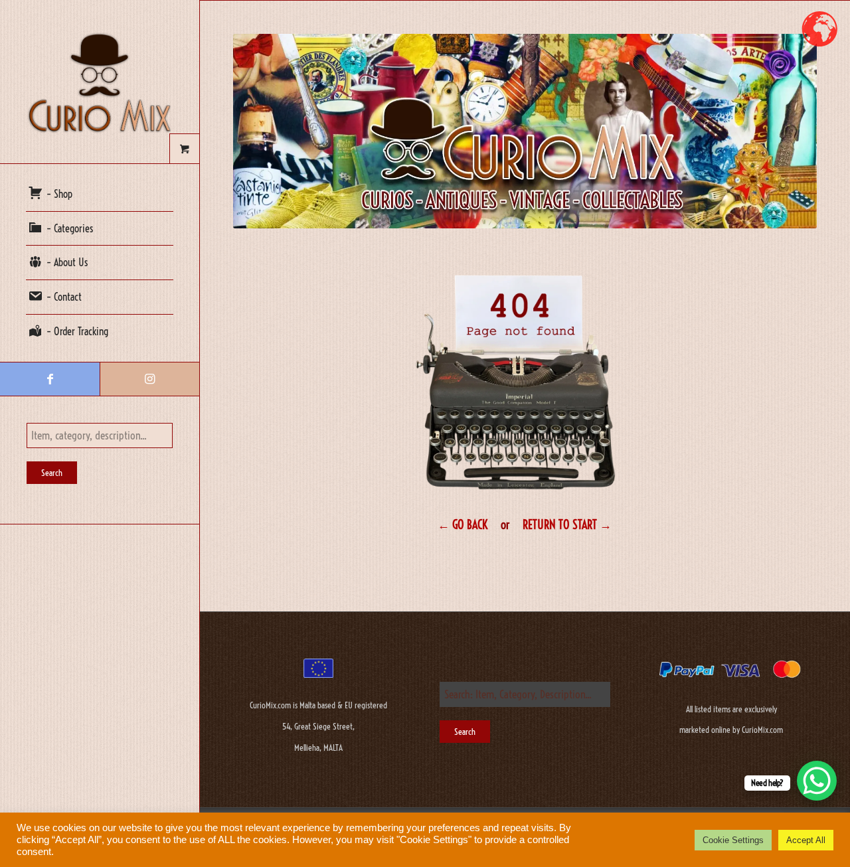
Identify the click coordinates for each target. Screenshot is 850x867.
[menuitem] (99, 194)
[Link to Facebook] (50, 379)
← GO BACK (462, 524)
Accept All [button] (805, 840)
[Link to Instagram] (149, 379)
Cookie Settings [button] (733, 840)
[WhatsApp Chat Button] (817, 781)
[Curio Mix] (100, 82)
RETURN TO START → (567, 524)
